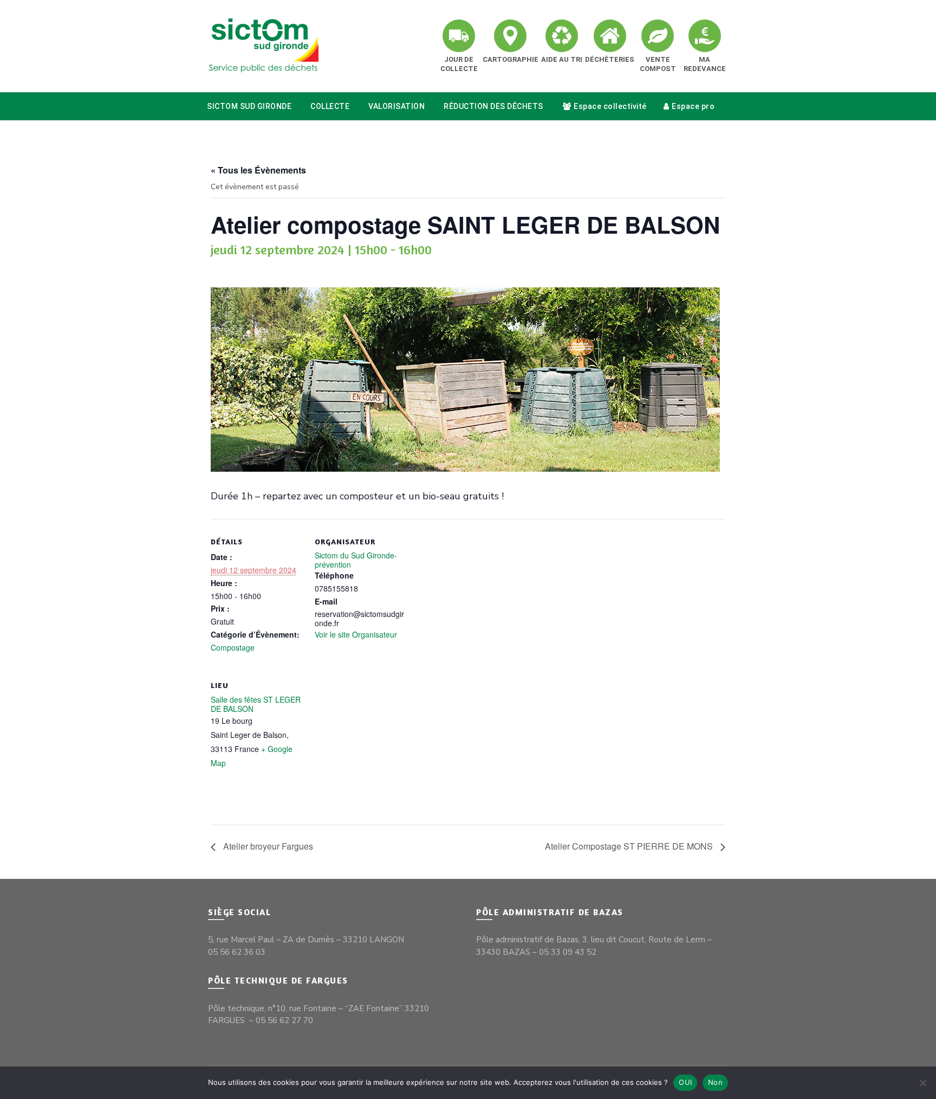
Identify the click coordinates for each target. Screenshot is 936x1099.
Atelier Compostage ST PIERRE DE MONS (630, 846)
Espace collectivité (610, 106)
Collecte (329, 106)
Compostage (233, 647)
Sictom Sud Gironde (249, 106)
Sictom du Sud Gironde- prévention (356, 560)
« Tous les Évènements (258, 170)
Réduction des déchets (493, 106)
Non (715, 1082)
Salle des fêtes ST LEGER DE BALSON (256, 704)
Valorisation (396, 106)
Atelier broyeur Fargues (267, 846)
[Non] (922, 1082)
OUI (685, 1082)
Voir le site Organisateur (356, 634)
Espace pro (693, 106)
